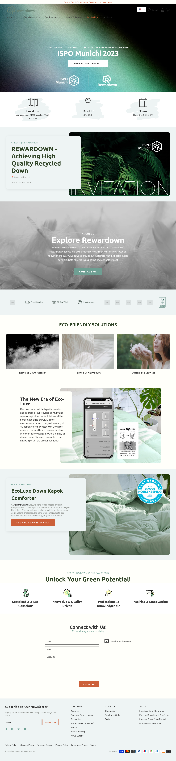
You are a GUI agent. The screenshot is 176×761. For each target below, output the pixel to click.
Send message (89, 684)
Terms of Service (44, 745)
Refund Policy (11, 745)
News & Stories (78, 735)
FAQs (107, 719)
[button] (141, 9)
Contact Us (110, 711)
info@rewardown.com (121, 641)
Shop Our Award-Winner (32, 522)
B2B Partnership (78, 731)
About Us (11, 17)
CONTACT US (88, 271)
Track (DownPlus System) (82, 723)
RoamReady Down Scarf (150, 723)
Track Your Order (112, 715)
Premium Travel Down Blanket (152, 719)
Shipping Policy (27, 745)
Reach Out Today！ (88, 63)
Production (76, 719)
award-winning (21, 504)
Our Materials (30, 17)
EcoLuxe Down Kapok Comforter (154, 715)
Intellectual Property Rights (83, 745)
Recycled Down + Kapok (82, 715)
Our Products (52, 17)
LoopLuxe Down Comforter (151, 711)
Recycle (74, 727)
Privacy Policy (62, 745)
